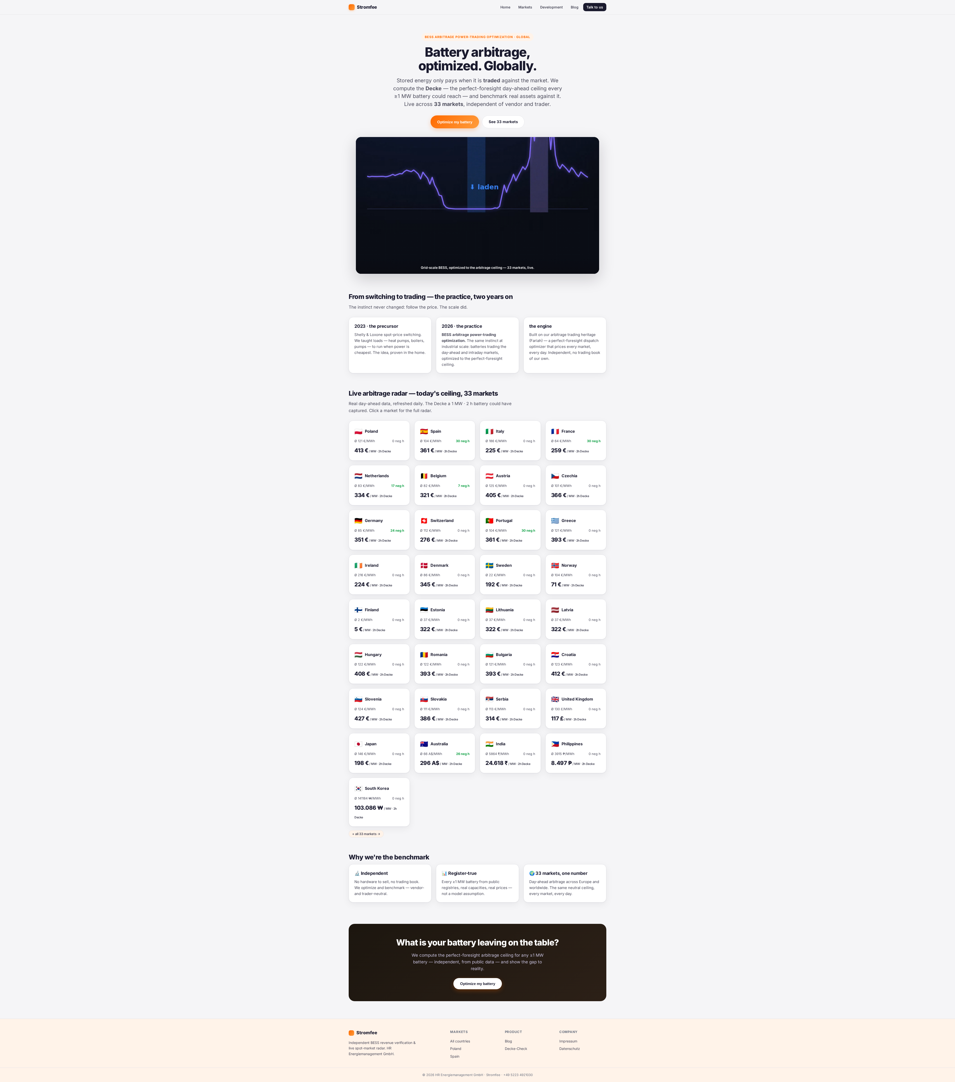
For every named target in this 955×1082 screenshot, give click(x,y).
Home (505, 7)
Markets (525, 7)
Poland (455, 1048)
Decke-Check (516, 1048)
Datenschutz (569, 1048)
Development (551, 7)
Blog (574, 7)
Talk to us (594, 7)
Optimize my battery (454, 122)
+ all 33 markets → (366, 834)
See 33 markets (503, 121)
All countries (460, 1041)
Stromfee (367, 7)
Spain (454, 1056)
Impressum (568, 1041)
